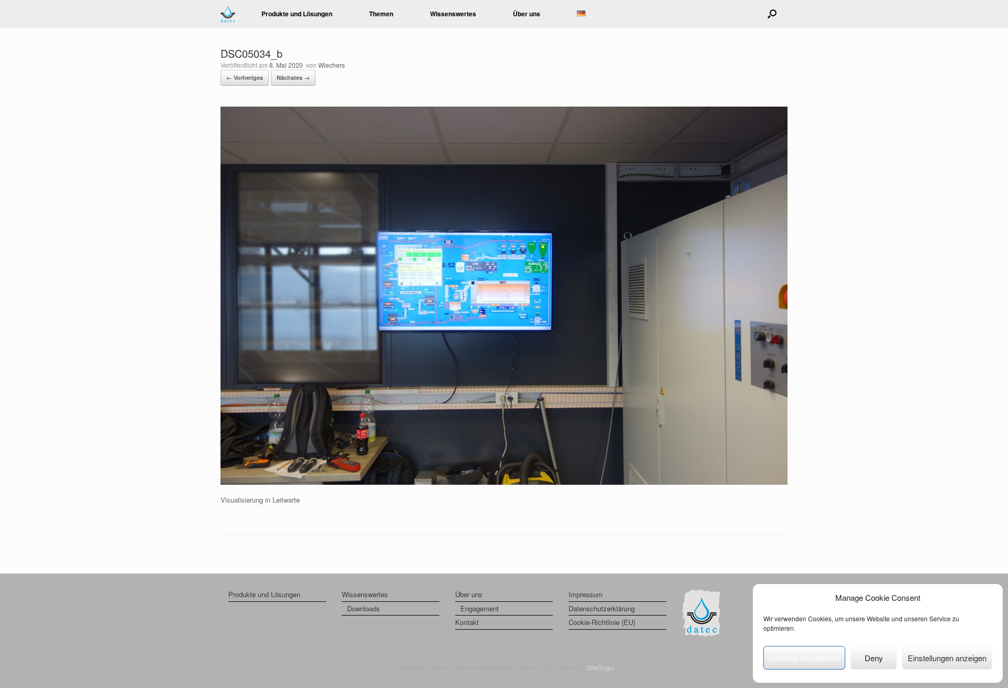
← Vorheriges (244, 77)
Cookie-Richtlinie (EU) (602, 622)
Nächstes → (293, 77)
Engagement (479, 608)
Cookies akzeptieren (804, 657)
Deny (874, 657)
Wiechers (331, 64)
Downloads (363, 608)
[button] (772, 14)
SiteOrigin (600, 667)
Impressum (586, 594)
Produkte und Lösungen (296, 13)
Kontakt (467, 622)
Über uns (468, 594)
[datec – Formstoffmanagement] (227, 14)
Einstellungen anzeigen (947, 657)
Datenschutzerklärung (602, 608)
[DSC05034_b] (504, 482)
